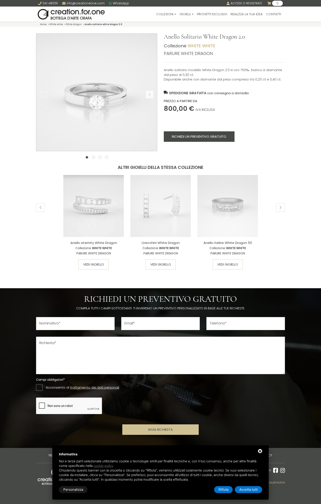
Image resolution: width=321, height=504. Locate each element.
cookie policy (103, 466)
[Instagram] (281, 470)
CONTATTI (273, 14)
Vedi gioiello (93, 264)
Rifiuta (223, 489)
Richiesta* (47, 343)
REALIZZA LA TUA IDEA (247, 14)
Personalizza (73, 489)
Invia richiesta (160, 429)
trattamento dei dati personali (94, 387)
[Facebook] (274, 470)
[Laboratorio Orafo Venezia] (71, 14)
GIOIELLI (185, 14)
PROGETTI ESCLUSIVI (212, 14)
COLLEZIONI (164, 14)
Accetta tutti (248, 489)
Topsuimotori (274, 482)
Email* (129, 323)
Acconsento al (82, 387)
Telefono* (218, 323)
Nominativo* (49, 323)
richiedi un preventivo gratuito (199, 136)
